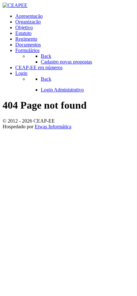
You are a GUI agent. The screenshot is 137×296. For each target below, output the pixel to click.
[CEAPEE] (15, 5)
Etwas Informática (53, 126)
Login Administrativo (62, 89)
